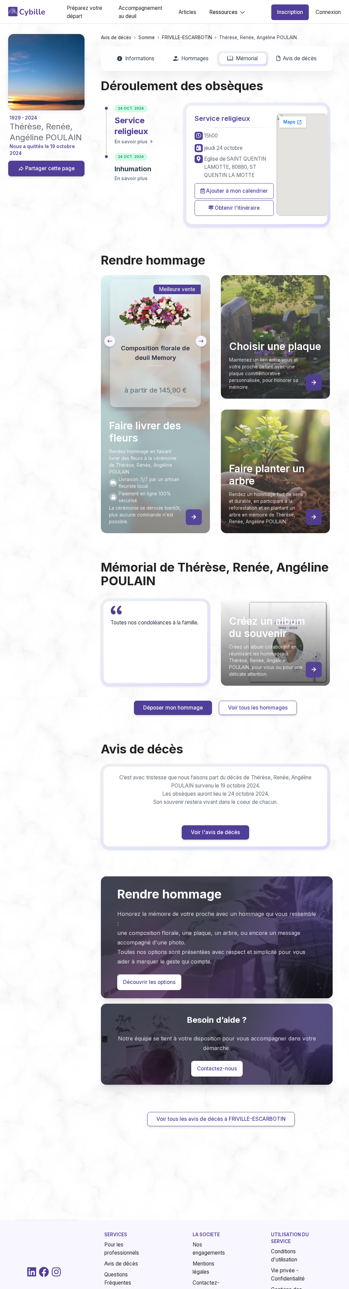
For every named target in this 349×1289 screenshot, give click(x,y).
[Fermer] (332, 546)
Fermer (318, 737)
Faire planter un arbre (229, 697)
